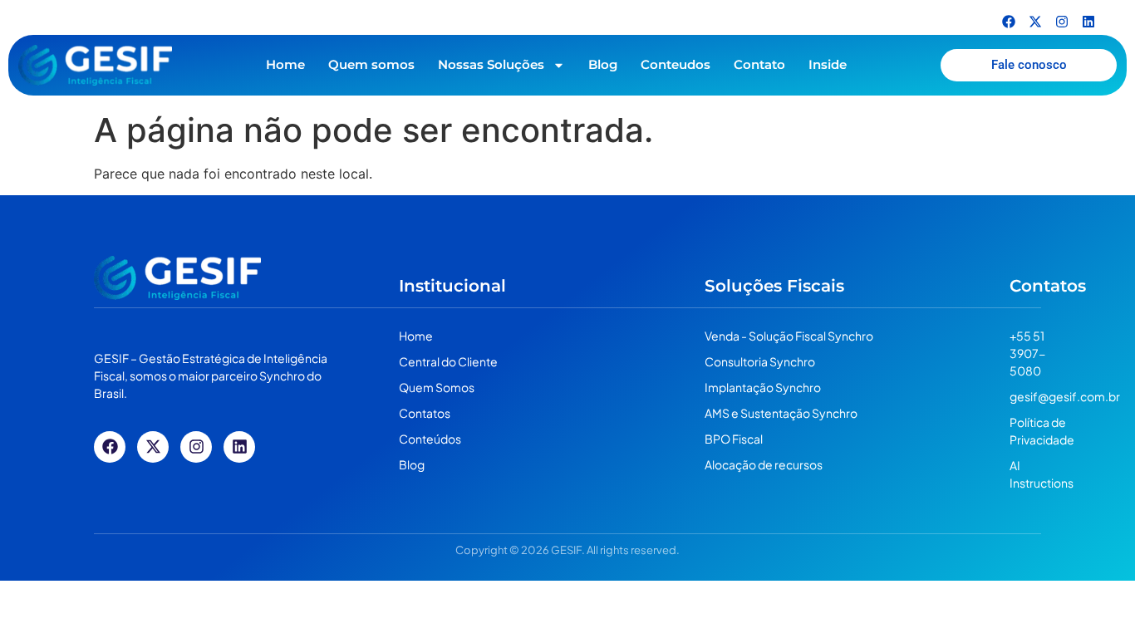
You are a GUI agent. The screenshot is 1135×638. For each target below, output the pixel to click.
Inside (827, 64)
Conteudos (675, 64)
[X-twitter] (1035, 21)
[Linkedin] (1088, 21)
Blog (602, 64)
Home (285, 64)
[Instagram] (1062, 21)
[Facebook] (1008, 21)
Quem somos (371, 64)
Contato (759, 64)
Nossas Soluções (491, 64)
